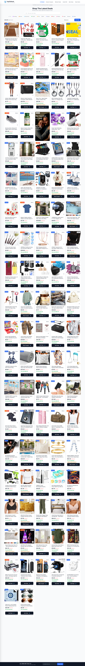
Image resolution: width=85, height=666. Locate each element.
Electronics (27, 16)
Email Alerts (77, 1)
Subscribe (60, 664)
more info (50, 4)
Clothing (15, 16)
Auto (69, 16)
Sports (48, 16)
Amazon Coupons (49, 1)
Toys (53, 16)
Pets (39, 16)
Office (75, 16)
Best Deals (71, 1)
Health (64, 16)
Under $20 (65, 1)
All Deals (42, 1)
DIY (43, 16)
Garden (33, 16)
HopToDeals (10, 1)
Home (21, 16)
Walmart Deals (58, 1)
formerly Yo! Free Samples (10, 2)
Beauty (59, 16)
